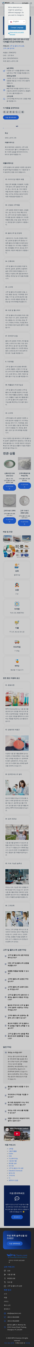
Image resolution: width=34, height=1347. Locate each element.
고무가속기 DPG (9, 511)
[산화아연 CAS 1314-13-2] (9, 463)
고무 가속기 (9, 515)
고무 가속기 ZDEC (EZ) (24, 512)
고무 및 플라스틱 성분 (16, 46)
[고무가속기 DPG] (9, 500)
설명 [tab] (17, 126)
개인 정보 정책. (9, 1343)
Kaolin (11, 1153)
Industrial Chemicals (15, 1170)
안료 (7, 478)
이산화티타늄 (13, 1158)
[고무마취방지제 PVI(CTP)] (24, 463)
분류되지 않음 (9, 482)
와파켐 (27, 1343)
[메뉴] (31, 3)
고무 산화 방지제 (8, 48)
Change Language (17, 27)
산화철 (11, 1148)
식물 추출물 (13, 1151)
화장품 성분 (13, 1163)
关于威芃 (25, 3)
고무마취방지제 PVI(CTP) (24, 474)
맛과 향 (11, 1166)
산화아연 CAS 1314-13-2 (9, 474)
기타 (11, 478)
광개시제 (12, 1173)
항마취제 (24, 480)
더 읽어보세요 (9, 487)
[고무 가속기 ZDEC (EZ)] (24, 500)
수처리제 (12, 1175)
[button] (4, 112)
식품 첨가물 (13, 1161)
